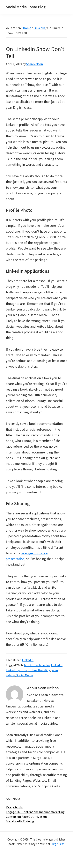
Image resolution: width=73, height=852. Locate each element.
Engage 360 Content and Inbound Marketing (35, 812)
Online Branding (39, 670)
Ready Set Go (14, 807)
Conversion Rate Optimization (26, 816)
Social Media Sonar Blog (26, 6)
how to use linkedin (37, 665)
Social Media (24, 675)
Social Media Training (20, 821)
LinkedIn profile (16, 670)
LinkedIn (27, 660)
